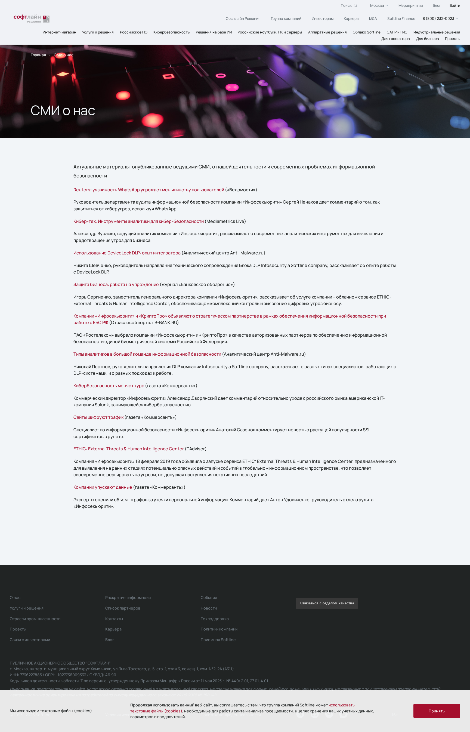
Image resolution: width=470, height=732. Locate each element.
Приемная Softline (218, 639)
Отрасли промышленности (35, 618)
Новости (209, 608)
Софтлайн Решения (243, 18)
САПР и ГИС (397, 32)
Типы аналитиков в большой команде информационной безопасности (147, 354)
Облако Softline (367, 32)
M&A (373, 18)
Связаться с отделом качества (327, 603)
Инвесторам (322, 18)
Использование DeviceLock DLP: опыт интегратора (127, 253)
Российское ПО (133, 32)
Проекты (452, 38)
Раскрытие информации (128, 597)
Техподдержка (215, 618)
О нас (15, 597)
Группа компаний (286, 18)
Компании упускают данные (102, 487)
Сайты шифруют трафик (98, 417)
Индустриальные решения (436, 32)
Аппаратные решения (327, 32)
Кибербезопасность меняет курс (108, 386)
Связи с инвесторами (30, 639)
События (209, 597)
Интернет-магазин (59, 32)
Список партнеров (122, 608)
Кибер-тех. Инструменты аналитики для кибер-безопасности (138, 221)
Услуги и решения (98, 32)
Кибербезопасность (171, 32)
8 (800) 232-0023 (438, 18)
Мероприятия (410, 5)
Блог (437, 5)
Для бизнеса (427, 38)
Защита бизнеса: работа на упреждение (116, 284)
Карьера (351, 18)
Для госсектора (395, 38)
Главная (38, 55)
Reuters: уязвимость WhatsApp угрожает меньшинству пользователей (148, 190)
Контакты (114, 618)
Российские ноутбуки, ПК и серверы (270, 32)
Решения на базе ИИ (214, 32)
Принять (437, 710)
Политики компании (219, 629)
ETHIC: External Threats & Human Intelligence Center (128, 449)
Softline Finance (401, 18)
